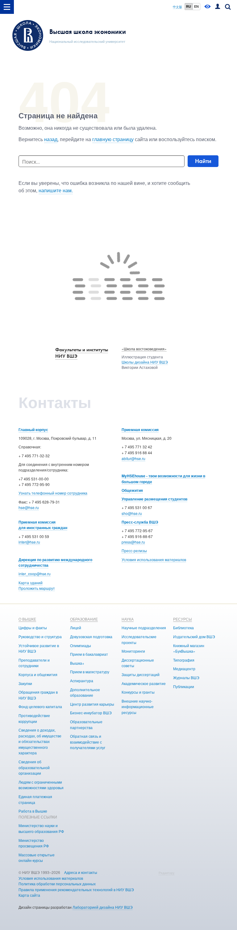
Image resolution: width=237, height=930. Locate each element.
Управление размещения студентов (154, 499)
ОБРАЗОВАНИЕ (84, 619)
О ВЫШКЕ (27, 619)
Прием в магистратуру (89, 671)
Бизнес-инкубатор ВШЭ (91, 712)
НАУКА (128, 619)
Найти (203, 161)
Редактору (166, 873)
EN (196, 6)
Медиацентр (184, 668)
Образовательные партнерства (86, 724)
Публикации (183, 686)
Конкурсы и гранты (138, 692)
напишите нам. (56, 190)
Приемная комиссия (140, 429)
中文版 (177, 7)
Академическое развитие (144, 683)
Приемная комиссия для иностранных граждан (43, 525)
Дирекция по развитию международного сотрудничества (55, 562)
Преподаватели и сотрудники (34, 662)
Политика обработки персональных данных (57, 883)
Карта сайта (29, 895)
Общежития (132, 490)
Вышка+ (77, 663)
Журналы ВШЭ (186, 677)
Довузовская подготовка (91, 636)
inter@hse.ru (29, 542)
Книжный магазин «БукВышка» (188, 648)
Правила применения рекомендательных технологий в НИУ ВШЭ (76, 889)
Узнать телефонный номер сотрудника (53, 493)
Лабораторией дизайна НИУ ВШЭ (103, 907)
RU (188, 6)
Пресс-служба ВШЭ (140, 522)
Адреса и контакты (80, 872)
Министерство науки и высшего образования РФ (41, 828)
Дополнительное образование (85, 692)
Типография (183, 660)
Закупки (25, 683)
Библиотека (183, 627)
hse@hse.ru (29, 507)
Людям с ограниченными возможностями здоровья (41, 784)
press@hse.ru (133, 542)
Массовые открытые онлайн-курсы (37, 857)
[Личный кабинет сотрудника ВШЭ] (217, 7)
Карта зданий (31, 582)
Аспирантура (81, 680)
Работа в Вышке (33, 811)
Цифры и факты (33, 627)
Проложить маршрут (37, 588)
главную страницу (113, 139)
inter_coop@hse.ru (35, 573)
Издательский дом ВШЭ (194, 636)
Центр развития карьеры (92, 704)
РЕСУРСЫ (182, 619)
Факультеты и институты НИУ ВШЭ (81, 352)
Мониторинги (133, 651)
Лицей (75, 627)
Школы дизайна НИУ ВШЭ (145, 362)
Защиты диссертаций (141, 674)
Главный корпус (33, 429)
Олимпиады (80, 645)
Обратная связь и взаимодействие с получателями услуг (87, 741)
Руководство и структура (40, 636)
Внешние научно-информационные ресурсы (138, 706)
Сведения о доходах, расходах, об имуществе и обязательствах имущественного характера (40, 741)
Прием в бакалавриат (89, 654)
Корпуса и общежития (38, 674)
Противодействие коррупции (34, 718)
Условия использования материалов (154, 559)
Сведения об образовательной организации (34, 767)
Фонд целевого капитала (40, 706)
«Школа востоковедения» (144, 348)
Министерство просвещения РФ (34, 843)
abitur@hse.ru (133, 458)
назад (50, 139)
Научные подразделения (144, 627)
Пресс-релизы (134, 550)
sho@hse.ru (132, 513)
